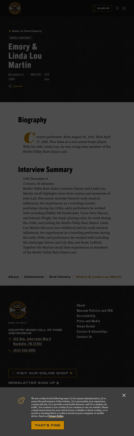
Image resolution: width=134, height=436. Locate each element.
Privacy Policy (56, 416)
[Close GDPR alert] (124, 395)
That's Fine (47, 425)
